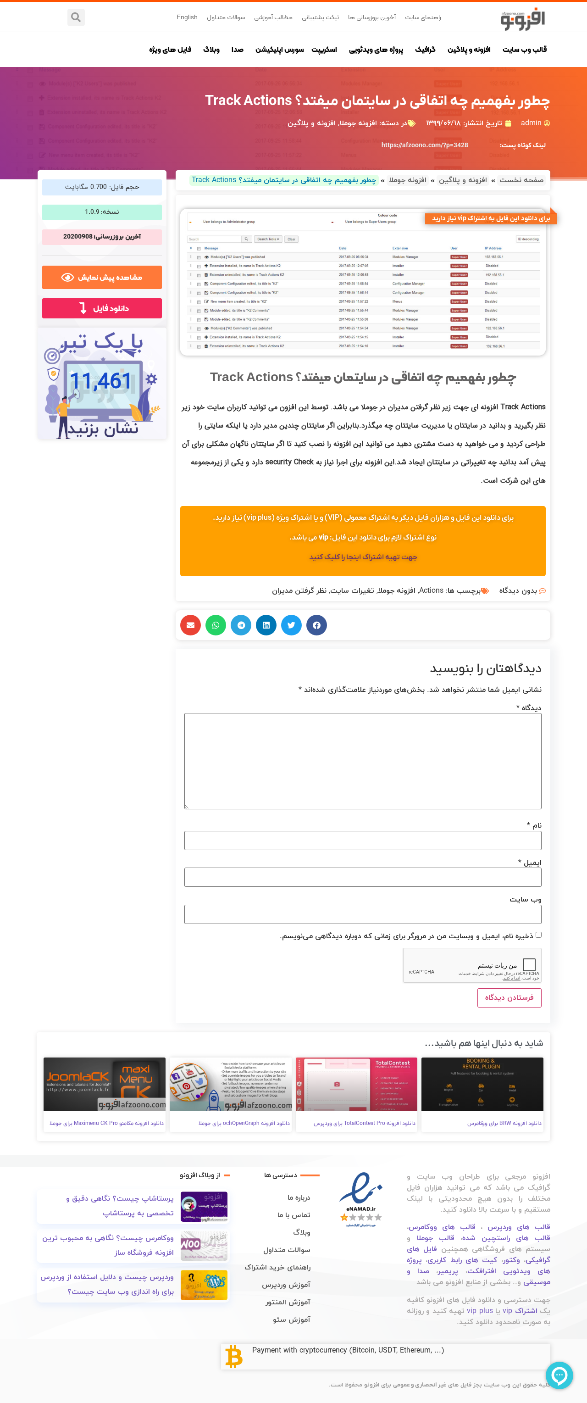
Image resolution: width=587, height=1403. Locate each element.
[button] (76, 17)
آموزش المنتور (288, 1302)
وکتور (511, 1260)
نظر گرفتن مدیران (299, 591)
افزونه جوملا (358, 123)
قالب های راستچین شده (506, 1238)
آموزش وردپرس (286, 1285)
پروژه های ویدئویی (376, 49)
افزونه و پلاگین (469, 49)
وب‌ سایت (525, 899)
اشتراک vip (520, 1311)
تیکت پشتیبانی (320, 16)
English (187, 16)
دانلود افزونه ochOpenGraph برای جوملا (244, 1123)
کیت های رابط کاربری (462, 1260)
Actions (431, 591)
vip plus (480, 1311)
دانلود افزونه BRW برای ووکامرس (504, 1123)
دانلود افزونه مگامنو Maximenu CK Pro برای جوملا (107, 1123)
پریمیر (448, 1271)
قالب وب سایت (525, 49)
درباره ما (299, 1198)
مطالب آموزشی (273, 16)
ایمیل (530, 863)
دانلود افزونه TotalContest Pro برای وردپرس (364, 1123)
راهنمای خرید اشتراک (277, 1268)
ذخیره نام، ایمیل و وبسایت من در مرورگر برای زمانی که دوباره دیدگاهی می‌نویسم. (406, 936)
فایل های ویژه (170, 49)
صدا (238, 49)
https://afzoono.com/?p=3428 (425, 145)
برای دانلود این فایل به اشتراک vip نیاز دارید (491, 218)
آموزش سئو (291, 1320)
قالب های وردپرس (518, 1227)
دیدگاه (529, 708)
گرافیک (425, 49)
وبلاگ (211, 49)
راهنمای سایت (423, 16)
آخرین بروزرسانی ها (372, 16)
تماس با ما (293, 1215)
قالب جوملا (435, 1238)
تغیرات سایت (352, 591)
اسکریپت (324, 49)
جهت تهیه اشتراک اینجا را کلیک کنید (363, 557)
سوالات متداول (226, 16)
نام (534, 826)
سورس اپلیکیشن (279, 49)
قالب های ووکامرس (442, 1227)
